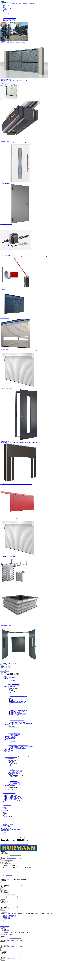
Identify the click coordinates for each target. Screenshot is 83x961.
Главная (4, 676)
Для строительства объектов (9, 19)
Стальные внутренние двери (16, 771)
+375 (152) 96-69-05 (4, 674)
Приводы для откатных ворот (19, 142)
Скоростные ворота (4, 349)
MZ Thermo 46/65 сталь (15, 776)
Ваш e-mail (2, 893)
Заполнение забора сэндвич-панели (17, 702)
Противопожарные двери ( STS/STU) (8, 663)
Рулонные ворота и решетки (6, 388)
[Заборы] (11, 698)
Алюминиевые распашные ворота (17, 720)
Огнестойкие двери (14, 781)
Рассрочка (5, 9)
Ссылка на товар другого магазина (8, 895)
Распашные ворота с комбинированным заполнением (21, 723)
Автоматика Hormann (4, 141)
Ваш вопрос (3, 957)
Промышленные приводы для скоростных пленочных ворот (33, 256)
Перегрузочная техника (5, 482)
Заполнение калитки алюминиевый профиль (19, 694)
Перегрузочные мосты (20, 484)
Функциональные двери (32, 442)
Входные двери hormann (5, 183)
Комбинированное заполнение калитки (18, 697)
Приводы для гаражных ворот (6, 142)
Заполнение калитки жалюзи (16, 692)
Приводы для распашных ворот (31, 142)
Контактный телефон (5, 885)
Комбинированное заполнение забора (18, 704)
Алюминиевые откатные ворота (17, 711)
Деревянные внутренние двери (16, 770)
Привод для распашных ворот (18, 42)
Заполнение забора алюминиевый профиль (19, 701)
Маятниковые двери (14, 772)
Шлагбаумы (2, 289)
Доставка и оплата (7, 8)
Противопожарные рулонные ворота (8, 556)
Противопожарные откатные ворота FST (8, 518)
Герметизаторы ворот (4, 484)
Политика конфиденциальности (9, 915)
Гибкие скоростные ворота (6, 350)
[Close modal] (8, 890)
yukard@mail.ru (6, 825)
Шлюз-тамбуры (12, 484)
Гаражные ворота (4, 99)
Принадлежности (28, 484)
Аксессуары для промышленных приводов (17, 748)
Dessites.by (10, 934)
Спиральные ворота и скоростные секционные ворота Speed (24, 350)
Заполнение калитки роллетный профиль (18, 696)
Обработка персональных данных (10, 916)
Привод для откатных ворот (6, 42)
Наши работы (6, 5)
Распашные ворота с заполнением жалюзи (19, 718)
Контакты (5, 11)
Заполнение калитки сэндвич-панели (18, 693)
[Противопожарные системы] (15, 793)
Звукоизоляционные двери (15, 783)
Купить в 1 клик (4, 862)
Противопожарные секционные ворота (8, 584)
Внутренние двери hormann (6, 224)
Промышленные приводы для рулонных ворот (55, 256)
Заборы (8, 80)
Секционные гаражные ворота (18, 100)
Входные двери (3, 442)
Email (1, 857)
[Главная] (5, 667)
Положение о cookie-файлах (9, 921)
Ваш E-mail (2, 886)
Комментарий (3, 897)
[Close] (5, 670)
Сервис (4, 6)
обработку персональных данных (15, 858)
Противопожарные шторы (5, 625)
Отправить (3, 859)
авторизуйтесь (9, 875)
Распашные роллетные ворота (16, 721)
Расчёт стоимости (6, 918)
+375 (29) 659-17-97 (4, 671)
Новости (5, 7)
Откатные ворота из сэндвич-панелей (18, 713)
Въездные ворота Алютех (5, 79)
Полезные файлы (6, 917)
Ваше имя (2, 854)
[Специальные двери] (14, 758)
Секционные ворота (4, 318)
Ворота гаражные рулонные (6, 100)
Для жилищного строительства (9, 18)
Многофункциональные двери (21, 442)
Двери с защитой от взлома (16, 784)
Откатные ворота (14, 80)
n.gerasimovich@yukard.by (8, 824)
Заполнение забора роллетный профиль (18, 703)
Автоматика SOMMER (5, 255)
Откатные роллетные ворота (16, 712)
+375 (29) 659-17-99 (4, 673)
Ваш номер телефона (5, 856)
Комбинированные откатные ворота (17, 714)
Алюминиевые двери (14, 764)
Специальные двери (4, 441)
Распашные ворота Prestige (23, 80)
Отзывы (4, 10)
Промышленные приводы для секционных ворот (10, 256)
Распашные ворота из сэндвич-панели (18, 722)
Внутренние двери (11, 442)
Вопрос (2, 882)
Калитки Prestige (3, 80)
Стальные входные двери (15, 765)
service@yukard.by (6, 826)
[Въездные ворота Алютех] (16, 686)
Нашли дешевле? (9, 861)
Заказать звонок (4, 664)
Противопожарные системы (9, 20)
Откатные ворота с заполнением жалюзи (18, 710)
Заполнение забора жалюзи (16, 705)
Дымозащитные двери (14, 782)
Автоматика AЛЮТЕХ (5, 41)
